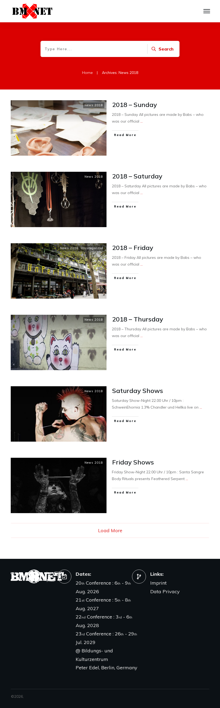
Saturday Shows (137, 391)
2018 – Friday (132, 248)
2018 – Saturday (137, 176)
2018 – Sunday (134, 105)
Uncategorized (92, 248)
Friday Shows (133, 462)
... (141, 121)
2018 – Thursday (137, 319)
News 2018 (94, 105)
